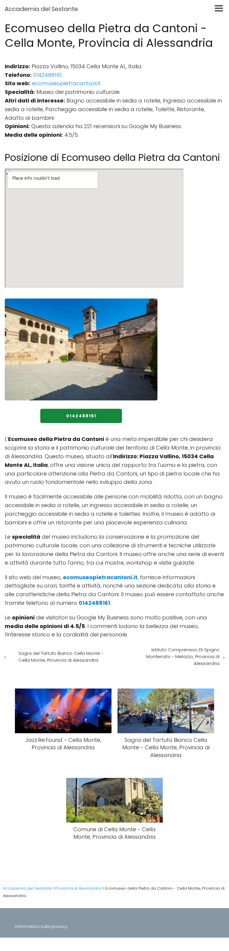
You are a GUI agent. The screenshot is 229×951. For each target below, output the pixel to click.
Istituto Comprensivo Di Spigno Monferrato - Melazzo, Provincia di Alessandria (182, 656)
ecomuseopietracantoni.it (66, 83)
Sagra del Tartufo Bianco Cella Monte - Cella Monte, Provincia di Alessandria (61, 656)
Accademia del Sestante (41, 9)
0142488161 (47, 75)
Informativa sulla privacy (41, 927)
